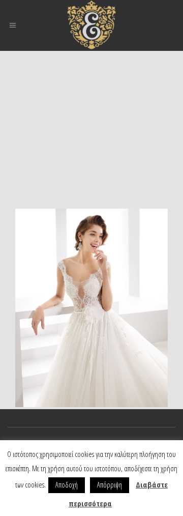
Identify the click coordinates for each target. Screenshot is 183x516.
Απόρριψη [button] (109, 485)
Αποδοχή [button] (66, 485)
